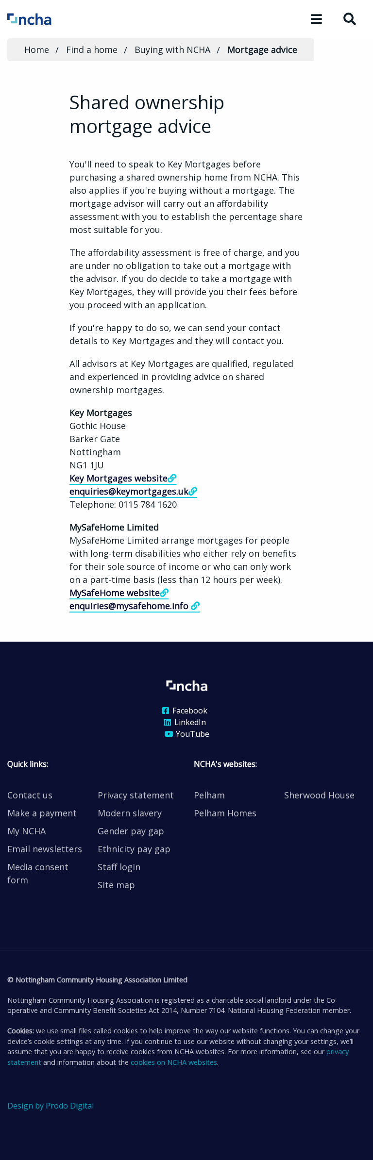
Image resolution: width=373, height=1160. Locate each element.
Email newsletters (44, 849)
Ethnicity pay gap (134, 849)
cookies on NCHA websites (174, 1062)
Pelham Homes (225, 813)
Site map (116, 885)
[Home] (42, 18)
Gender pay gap (131, 831)
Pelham (209, 795)
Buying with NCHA (172, 49)
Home (36, 49)
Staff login (119, 867)
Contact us (29, 795)
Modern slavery (130, 813)
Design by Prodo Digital (50, 1105)
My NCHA (26, 831)
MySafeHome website (114, 592)
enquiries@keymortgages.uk (128, 491)
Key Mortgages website (118, 478)
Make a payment (42, 813)
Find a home (92, 49)
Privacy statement (136, 795)
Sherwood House (319, 795)
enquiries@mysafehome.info (130, 606)
